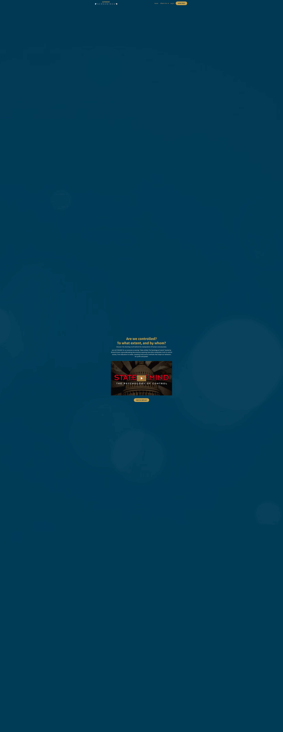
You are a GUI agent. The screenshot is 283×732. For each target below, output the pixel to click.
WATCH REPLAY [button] (141, 400)
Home (156, 3)
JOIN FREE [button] (181, 3)
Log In (172, 3)
